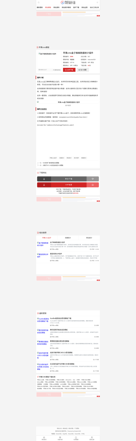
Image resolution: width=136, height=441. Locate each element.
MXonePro (68, 380)
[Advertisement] (68, 30)
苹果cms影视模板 (49, 382)
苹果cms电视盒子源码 (74, 384)
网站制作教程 (66, 7)
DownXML (77, 434)
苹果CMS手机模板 (81, 388)
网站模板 (48, 7)
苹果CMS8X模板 (85, 380)
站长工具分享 (94, 7)
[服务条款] (75, 193)
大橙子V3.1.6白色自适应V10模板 (53, 165)
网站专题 (70, 428)
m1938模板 (63, 384)
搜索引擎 (75, 81)
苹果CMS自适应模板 (57, 388)
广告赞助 (76, 428)
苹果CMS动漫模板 (86, 384)
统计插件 (56, 81)
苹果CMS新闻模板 (60, 382)
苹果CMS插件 (65, 386)
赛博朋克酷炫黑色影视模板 (59, 341)
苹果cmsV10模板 (81, 382)
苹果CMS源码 (60, 380)
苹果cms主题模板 (54, 384)
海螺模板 (39, 384)
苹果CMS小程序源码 (42, 386)
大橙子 (78, 380)
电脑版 (53, 434)
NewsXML (71, 434)
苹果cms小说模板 (92, 382)
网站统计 (69, 158)
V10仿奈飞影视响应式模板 (51, 163)
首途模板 (39, 388)
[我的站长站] (68, 4)
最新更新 (40, 7)
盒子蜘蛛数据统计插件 (57, 242)
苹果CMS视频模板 (50, 380)
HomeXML (59, 434)
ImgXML (65, 434)
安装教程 (43, 109)
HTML (83, 434)
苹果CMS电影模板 (92, 388)
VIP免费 (68, 185)
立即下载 (70, 70)
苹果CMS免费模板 (69, 388)
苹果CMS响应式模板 (55, 386)
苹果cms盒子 (42, 81)
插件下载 (76, 7)
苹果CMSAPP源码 (88, 386)
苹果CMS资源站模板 (76, 386)
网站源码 (56, 7)
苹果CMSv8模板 (71, 382)
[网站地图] (97, 2)
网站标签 (65, 428)
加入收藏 (83, 70)
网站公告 (59, 428)
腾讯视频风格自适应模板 (59, 330)
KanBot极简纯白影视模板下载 (60, 318)
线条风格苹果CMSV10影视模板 (61, 352)
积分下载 (68, 179)
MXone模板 (40, 382)
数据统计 (83, 158)
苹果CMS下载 (47, 388)
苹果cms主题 (40, 380)
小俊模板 (45, 384)
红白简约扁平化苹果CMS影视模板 (62, 364)
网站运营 (85, 7)
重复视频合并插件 (56, 254)
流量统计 (61, 158)
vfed (74, 380)
